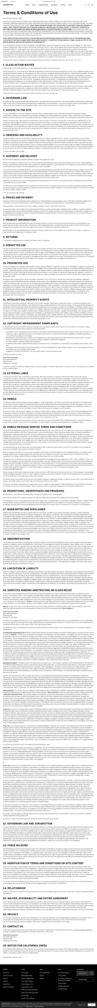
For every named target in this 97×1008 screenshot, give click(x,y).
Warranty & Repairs (8, 987)
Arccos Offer (25, 995)
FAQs (22, 151)
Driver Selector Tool (27, 984)
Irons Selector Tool (27, 987)
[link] (27, 5)
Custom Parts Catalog (27, 998)
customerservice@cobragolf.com (12, 469)
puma (13, 1)
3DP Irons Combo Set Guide (29, 990)
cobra (4, 1)
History (42, 975)
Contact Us (19, 232)
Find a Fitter (24, 972)
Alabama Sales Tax (63, 986)
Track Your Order (8, 975)
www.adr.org (49, 666)
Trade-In (5, 981)
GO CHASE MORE (45, 972)
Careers (42, 978)
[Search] (85, 5)
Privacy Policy (65, 918)
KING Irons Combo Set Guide (29, 992)
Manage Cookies (82, 1004)
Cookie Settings (62, 989)
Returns (5, 978)
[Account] (89, 5)
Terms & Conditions (63, 972)
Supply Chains (62, 983)
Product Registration (27, 978)
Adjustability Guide (26, 975)
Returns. (47, 240)
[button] (43, 5)
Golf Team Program (27, 981)
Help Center (6, 984)
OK (91, 1004)
